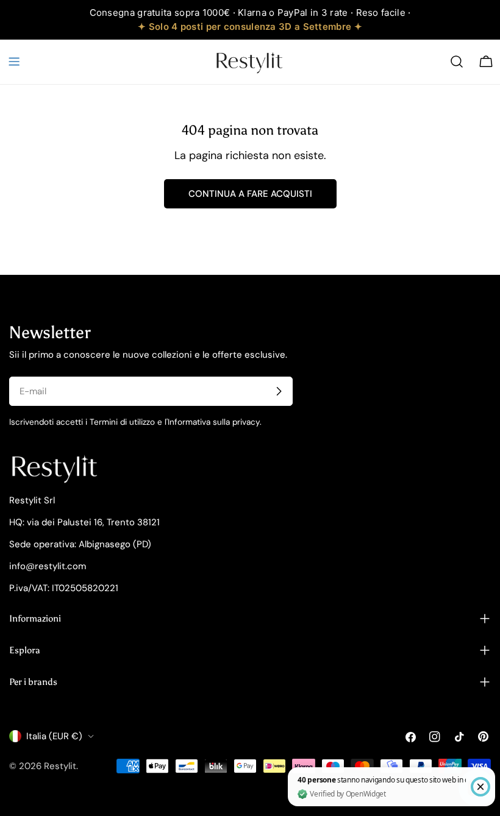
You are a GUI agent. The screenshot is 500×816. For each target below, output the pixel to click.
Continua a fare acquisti (250, 194)
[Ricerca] (457, 61)
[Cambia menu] (14, 61)
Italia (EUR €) (54, 736)
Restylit (60, 766)
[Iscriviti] (278, 391)
